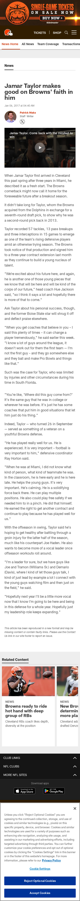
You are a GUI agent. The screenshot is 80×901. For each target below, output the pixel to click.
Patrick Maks (28, 112)
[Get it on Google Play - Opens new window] (53, 793)
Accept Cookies (40, 893)
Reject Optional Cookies (40, 880)
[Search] (66, 32)
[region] (40, 852)
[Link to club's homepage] (8, 30)
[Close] (75, 808)
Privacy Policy (51, 860)
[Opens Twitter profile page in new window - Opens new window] (22, 121)
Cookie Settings (40, 868)
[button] (40, 148)
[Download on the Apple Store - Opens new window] (24, 791)
